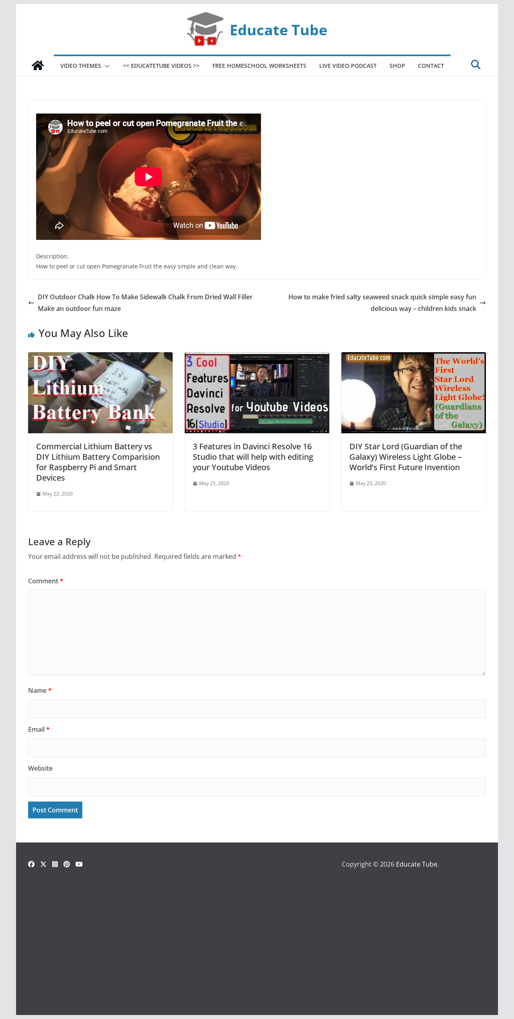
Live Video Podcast (348, 65)
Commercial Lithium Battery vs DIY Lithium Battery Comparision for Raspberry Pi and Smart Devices (98, 462)
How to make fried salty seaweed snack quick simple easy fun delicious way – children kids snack (382, 302)
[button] (105, 66)
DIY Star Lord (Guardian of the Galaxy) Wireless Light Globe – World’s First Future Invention (405, 457)
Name (40, 690)
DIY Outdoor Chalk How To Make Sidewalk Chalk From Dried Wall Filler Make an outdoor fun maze (145, 302)
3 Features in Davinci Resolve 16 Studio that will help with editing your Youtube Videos (253, 457)
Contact (431, 65)
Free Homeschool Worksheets (259, 65)
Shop (397, 65)
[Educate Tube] (37, 65)
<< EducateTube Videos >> (161, 65)
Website (40, 768)
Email (39, 729)
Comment (45, 580)
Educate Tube (278, 29)
